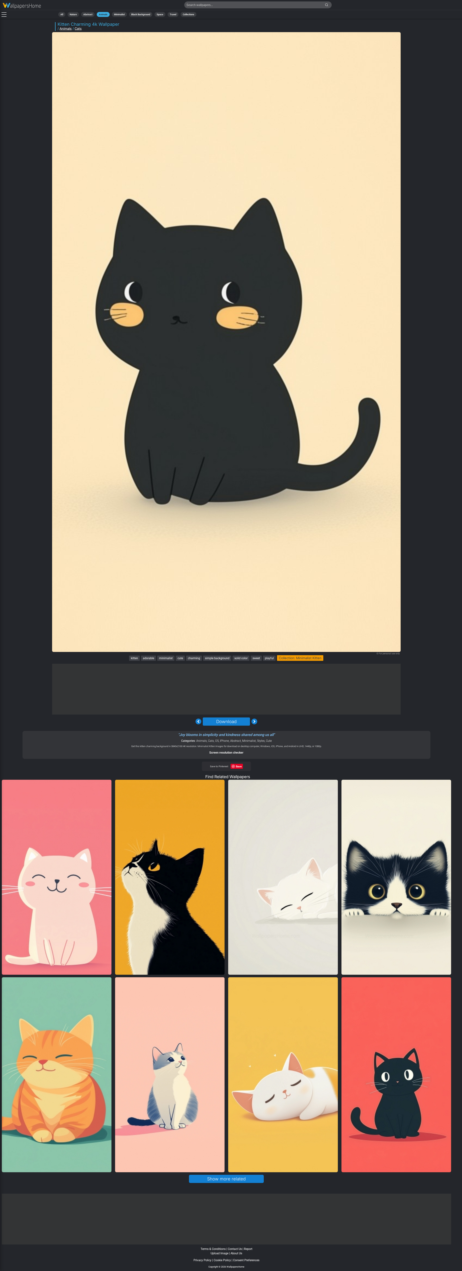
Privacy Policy (202, 1260)
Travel (173, 14)
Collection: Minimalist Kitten (300, 658)
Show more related (226, 1178)
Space (160, 14)
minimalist (166, 658)
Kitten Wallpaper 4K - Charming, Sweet (22, 6)
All (61, 14)
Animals (103, 14)
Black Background (140, 14)
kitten (134, 658)
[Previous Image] (198, 721)
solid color (241, 658)
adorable (148, 658)
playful (269, 658)
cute (180, 658)
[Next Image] (254, 721)
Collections (188, 14)
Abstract (87, 14)
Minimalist (119, 14)
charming (194, 658)
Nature (73, 14)
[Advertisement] (226, 689)
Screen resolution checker (226, 752)
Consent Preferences (246, 1260)
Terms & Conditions (213, 1249)
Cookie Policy (222, 1260)
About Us (236, 1253)
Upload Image (219, 1253)
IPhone (224, 741)
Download (226, 721)
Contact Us (235, 1249)
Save (239, 766)
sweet (256, 658)
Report (248, 1249)
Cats (78, 28)
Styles (261, 741)
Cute (269, 741)
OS (217, 741)
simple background (217, 658)
